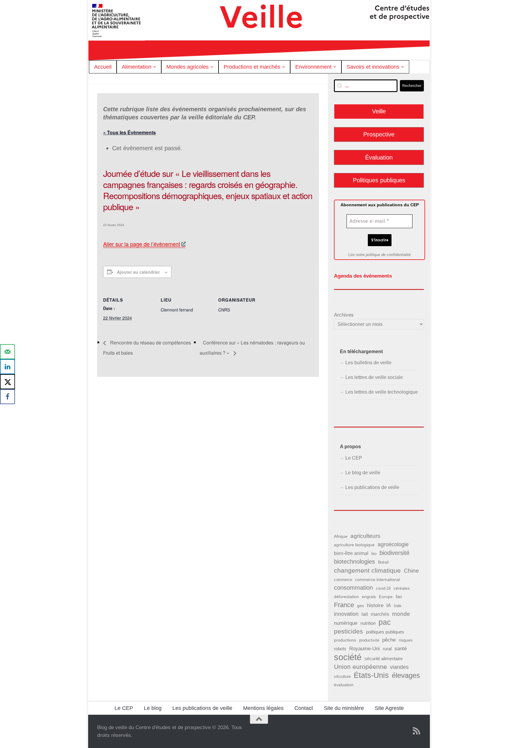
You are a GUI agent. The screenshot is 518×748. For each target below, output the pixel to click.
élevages (406, 675)
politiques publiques (385, 631)
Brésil (383, 562)
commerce (343, 579)
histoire (375, 605)
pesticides (348, 631)
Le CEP (353, 457)
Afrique (340, 536)
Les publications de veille (372, 487)
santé (400, 648)
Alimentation (136, 67)
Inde (397, 605)
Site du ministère (344, 708)
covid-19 (383, 588)
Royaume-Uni (364, 648)
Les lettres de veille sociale (374, 377)
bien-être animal (351, 553)
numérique (345, 623)
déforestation (346, 596)
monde (401, 614)
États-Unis (371, 675)
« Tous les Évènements (129, 132)
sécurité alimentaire (384, 658)
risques (405, 640)
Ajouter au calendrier (138, 272)
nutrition (368, 623)
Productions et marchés (252, 67)
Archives (344, 315)
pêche (389, 640)
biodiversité (394, 553)
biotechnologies (354, 561)
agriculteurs (365, 536)
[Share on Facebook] (7, 396)
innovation (346, 614)
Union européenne (360, 666)
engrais (369, 597)
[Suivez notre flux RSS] (416, 731)
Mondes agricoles (187, 67)
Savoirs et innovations (373, 67)
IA (388, 605)
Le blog (153, 708)
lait (365, 614)
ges (360, 605)
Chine (411, 571)
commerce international (377, 579)
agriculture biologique (354, 545)
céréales (402, 588)
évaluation (343, 684)
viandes (399, 667)
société (348, 657)
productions (345, 640)
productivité (369, 640)
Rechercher (411, 86)
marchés (380, 614)
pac (385, 622)
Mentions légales (263, 708)
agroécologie (393, 544)
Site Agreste (389, 708)
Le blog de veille (362, 472)
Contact (303, 708)
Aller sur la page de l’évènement (141, 244)
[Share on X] (7, 381)
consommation (353, 587)
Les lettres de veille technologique (381, 392)
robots (340, 648)
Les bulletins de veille (368, 362)
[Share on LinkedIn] (7, 366)
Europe (386, 597)
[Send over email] (7, 351)
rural (387, 648)
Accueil (103, 67)
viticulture (342, 676)
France (344, 605)
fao (399, 596)
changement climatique (367, 570)
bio (374, 553)
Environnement (313, 67)
